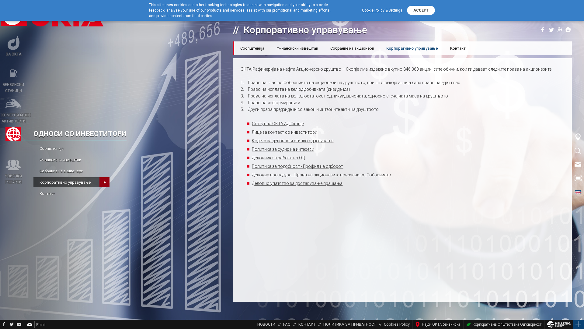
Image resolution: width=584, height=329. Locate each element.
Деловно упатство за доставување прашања (297, 183)
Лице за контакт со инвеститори (284, 132)
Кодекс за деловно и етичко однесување (292, 140)
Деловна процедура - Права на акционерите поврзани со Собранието (321, 174)
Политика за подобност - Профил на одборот (297, 166)
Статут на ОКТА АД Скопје (278, 123)
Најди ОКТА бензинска (441, 324)
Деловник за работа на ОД (278, 157)
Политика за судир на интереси (283, 149)
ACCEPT (421, 10)
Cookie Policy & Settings (382, 10)
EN (578, 192)
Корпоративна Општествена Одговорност (507, 324)
